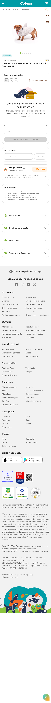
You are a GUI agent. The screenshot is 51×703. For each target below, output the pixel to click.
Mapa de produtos (10, 577)
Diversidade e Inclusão (35, 301)
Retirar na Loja (32, 356)
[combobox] (25, 9)
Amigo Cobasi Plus (34, 349)
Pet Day (5, 401)
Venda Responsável (34, 304)
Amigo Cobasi (8, 349)
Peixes (28, 424)
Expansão (6, 311)
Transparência (31, 311)
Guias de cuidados (10, 405)
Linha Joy (30, 387)
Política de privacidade (35, 330)
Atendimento (8, 327)
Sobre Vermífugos (10, 398)
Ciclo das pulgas (32, 394)
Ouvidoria (30, 337)
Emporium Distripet (9, 60)
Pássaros (6, 420)
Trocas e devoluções (34, 334)
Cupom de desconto (34, 390)
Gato (28, 416)
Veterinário (30, 368)
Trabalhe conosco (9, 308)
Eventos (5, 301)
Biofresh (5, 390)
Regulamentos (32, 327)
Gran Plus (30, 398)
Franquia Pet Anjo (9, 375)
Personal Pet (7, 372)
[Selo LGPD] (35, 499)
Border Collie (31, 442)
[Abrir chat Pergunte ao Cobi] (46, 697)
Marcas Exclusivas (9, 387)
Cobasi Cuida (7, 356)
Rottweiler (30, 439)
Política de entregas (10, 330)
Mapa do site (7, 575)
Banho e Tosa (8, 368)
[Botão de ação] (45, 176)
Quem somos (8, 297)
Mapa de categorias (23, 575)
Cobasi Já (30, 353)
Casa (28, 420)
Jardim (5, 424)
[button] (3, 3)
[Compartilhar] (47, 22)
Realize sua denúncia (11, 315)
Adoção (29, 372)
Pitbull (4, 442)
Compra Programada (11, 353)
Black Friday (7, 394)
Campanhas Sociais (10, 304)
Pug (4, 439)
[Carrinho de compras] (46, 3)
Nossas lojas (31, 297)
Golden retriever (9, 446)
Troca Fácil (6, 337)
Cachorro (6, 416)
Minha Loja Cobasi (33, 401)
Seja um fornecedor (34, 308)
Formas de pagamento (12, 334)
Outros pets (7, 427)
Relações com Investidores (37, 315)
